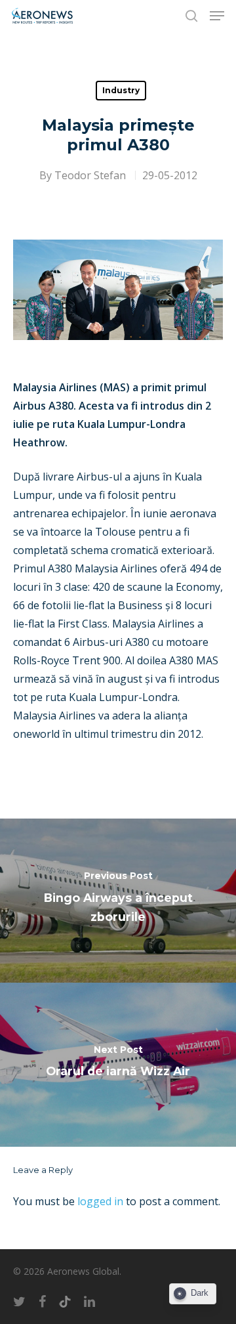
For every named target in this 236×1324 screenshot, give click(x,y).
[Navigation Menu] (217, 15)
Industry (121, 90)
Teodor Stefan (90, 175)
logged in (100, 1201)
